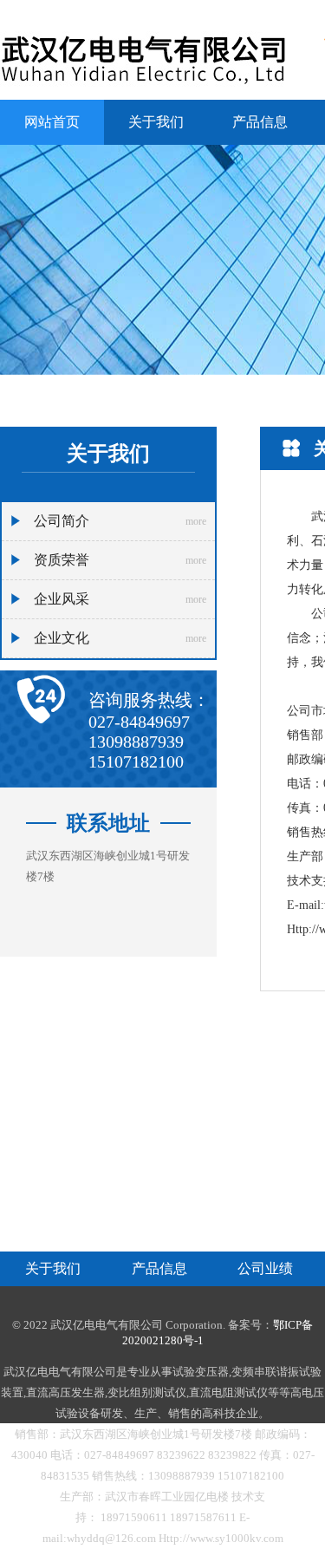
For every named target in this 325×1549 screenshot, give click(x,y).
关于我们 (156, 121)
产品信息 (260, 121)
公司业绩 (265, 1268)
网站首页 (52, 121)
